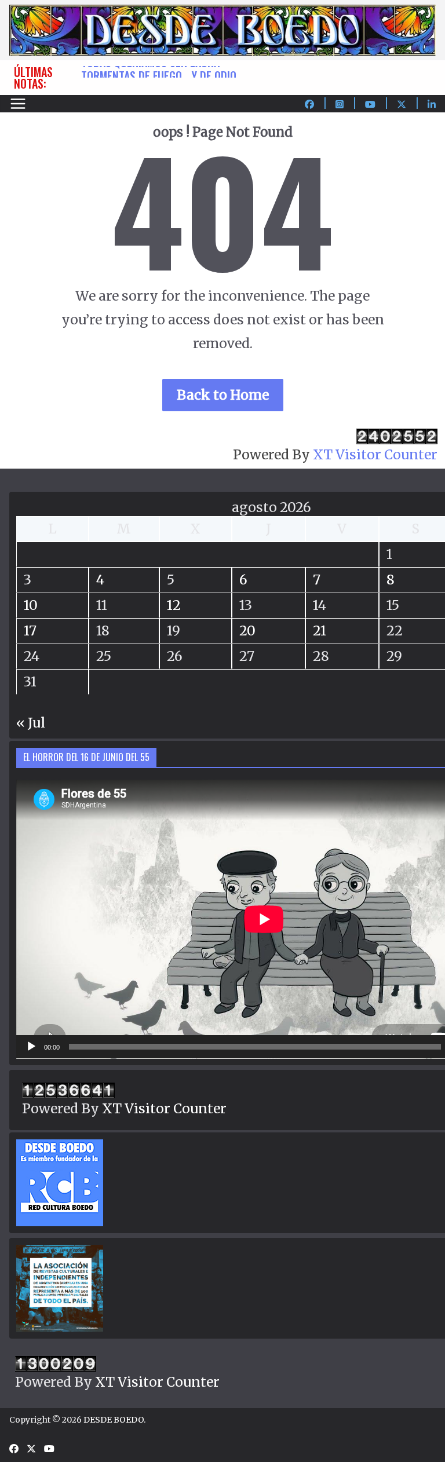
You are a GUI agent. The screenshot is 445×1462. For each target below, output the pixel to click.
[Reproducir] (31, 1046)
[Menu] (18, 103)
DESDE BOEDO (113, 1420)
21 (319, 630)
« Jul (30, 722)
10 (31, 605)
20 (247, 630)
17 (30, 630)
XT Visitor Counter (375, 454)
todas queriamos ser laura (150, 72)
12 (174, 605)
